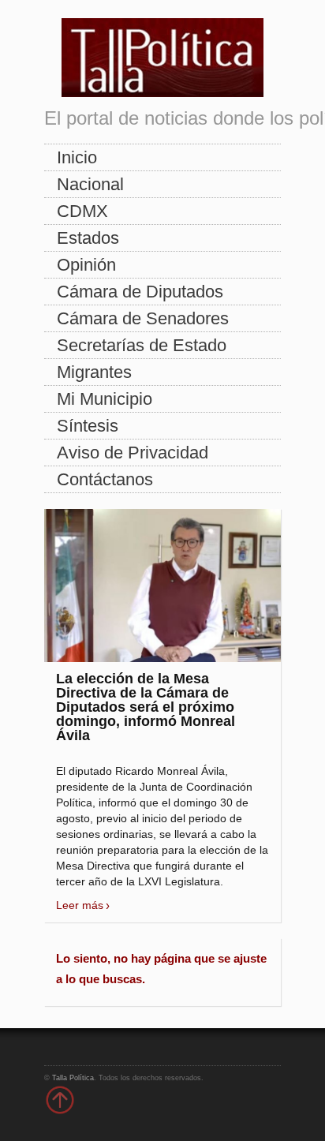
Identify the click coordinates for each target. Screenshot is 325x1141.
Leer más (79, 905)
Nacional (90, 184)
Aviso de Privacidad (132, 452)
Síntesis (87, 426)
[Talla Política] (162, 54)
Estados (88, 238)
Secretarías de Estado (141, 345)
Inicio (77, 157)
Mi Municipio (104, 399)
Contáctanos (105, 479)
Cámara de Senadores (143, 318)
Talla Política (73, 1078)
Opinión (86, 265)
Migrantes (94, 372)
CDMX (82, 211)
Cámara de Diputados (140, 291)
